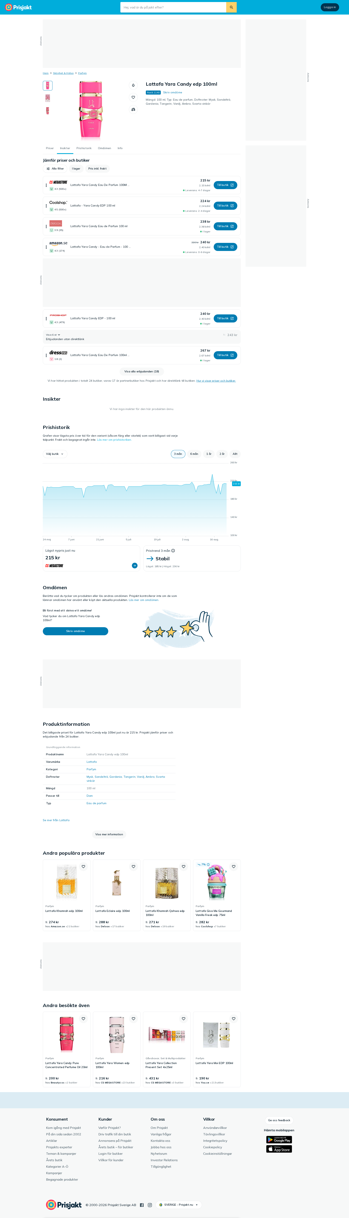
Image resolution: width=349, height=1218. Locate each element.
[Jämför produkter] (133, 109)
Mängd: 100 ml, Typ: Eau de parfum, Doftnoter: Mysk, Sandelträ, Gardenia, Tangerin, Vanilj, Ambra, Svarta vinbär (188, 101)
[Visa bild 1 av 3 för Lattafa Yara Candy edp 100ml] (48, 86)
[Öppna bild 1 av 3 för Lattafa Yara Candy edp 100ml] (91, 111)
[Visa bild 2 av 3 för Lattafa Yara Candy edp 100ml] (48, 98)
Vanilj (140, 777)
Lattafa (92, 762)
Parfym (82, 73)
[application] (142, 501)
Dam (90, 796)
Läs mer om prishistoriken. (114, 439)
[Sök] (231, 7)
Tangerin (130, 777)
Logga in (330, 7)
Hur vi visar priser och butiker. (216, 380)
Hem (46, 73)
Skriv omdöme (172, 92)
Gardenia (115, 777)
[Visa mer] (46, 185)
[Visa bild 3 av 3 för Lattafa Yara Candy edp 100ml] (48, 111)
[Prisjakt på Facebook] (141, 1205)
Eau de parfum (96, 803)
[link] (66, 895)
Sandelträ (101, 777)
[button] (133, 85)
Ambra (150, 777)
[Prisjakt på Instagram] (149, 1205)
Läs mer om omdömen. (144, 600)
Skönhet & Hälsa (63, 73)
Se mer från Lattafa (56, 820)
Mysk (90, 777)
